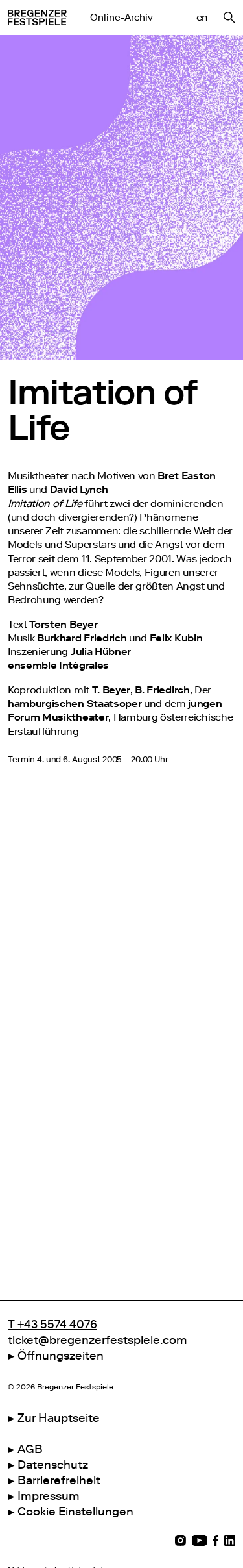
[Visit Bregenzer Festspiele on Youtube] (199, 1540)
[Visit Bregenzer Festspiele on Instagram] (180, 1540)
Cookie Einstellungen (75, 1511)
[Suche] (229, 17)
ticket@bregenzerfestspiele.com (97, 1340)
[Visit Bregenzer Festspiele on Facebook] (216, 1540)
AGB (30, 1449)
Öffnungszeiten (60, 1356)
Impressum (48, 1496)
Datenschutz (52, 1465)
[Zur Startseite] (37, 17)
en (202, 17)
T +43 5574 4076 (52, 1324)
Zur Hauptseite (58, 1418)
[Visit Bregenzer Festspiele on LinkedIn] (229, 1540)
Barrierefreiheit (58, 1480)
